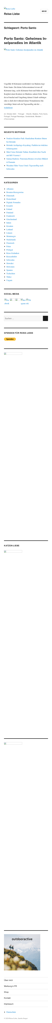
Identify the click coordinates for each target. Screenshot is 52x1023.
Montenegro (11, 236)
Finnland (9, 212)
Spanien (9, 270)
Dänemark (10, 195)
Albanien (9, 189)
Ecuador (9, 205)
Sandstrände (29, 116)
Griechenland (11, 219)
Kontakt (7, 998)
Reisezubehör (11, 256)
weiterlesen (8, 107)
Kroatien (9, 226)
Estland (9, 209)
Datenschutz (11, 1012)
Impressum (8, 1003)
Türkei (8, 277)
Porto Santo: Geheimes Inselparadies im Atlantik (25, 40)
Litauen (9, 233)
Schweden (10, 260)
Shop (6, 992)
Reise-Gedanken (12, 253)
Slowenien (10, 266)
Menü (44, 11)
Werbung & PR (10, 986)
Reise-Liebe (12, 14)
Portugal (21, 114)
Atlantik (29, 114)
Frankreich (10, 216)
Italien (8, 222)
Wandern (38, 116)
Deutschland (11, 199)
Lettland (9, 229)
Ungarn (9, 280)
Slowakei (9, 263)
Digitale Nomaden (13, 202)
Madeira (35, 114)
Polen (8, 246)
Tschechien (10, 273)
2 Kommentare (9, 119)
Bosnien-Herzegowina (14, 192)
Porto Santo (43, 114)
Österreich (10, 243)
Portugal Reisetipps (17, 116)
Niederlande (11, 239)
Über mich (8, 980)
